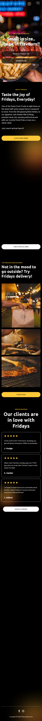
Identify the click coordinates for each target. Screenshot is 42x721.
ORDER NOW (21, 394)
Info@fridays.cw (14, 638)
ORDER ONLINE (21, 61)
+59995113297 (13, 641)
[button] (37, 3)
